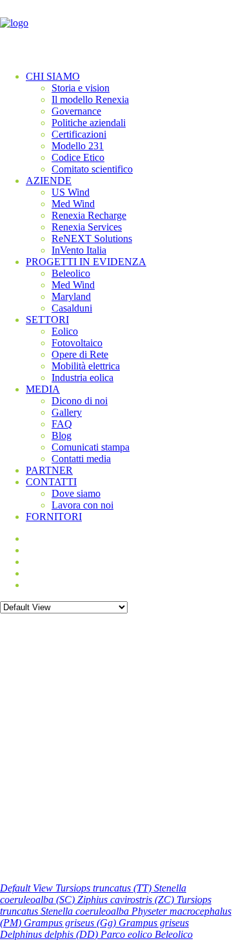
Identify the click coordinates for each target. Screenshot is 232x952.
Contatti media (81, 458)
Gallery (67, 412)
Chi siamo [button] (53, 76)
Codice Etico (78, 157)
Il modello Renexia (90, 99)
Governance (76, 111)
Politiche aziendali (89, 122)
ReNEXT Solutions (92, 238)
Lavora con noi (82, 504)
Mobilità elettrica (86, 365)
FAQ (62, 423)
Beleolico (71, 273)
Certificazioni (79, 134)
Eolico (65, 331)
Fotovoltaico (77, 342)
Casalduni (72, 308)
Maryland (71, 296)
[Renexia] (116, 30)
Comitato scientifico (92, 168)
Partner (49, 470)
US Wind (71, 192)
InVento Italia (79, 250)
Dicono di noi (80, 400)
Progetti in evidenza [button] (86, 261)
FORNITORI (54, 516)
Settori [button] (47, 319)
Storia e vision (81, 87)
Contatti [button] (51, 481)
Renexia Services (87, 226)
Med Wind (73, 203)
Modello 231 (78, 145)
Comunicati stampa (91, 447)
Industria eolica (82, 377)
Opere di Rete (80, 354)
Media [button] (43, 389)
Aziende (49, 180)
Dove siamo (76, 493)
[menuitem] (129, 123)
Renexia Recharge (89, 215)
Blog (62, 435)
